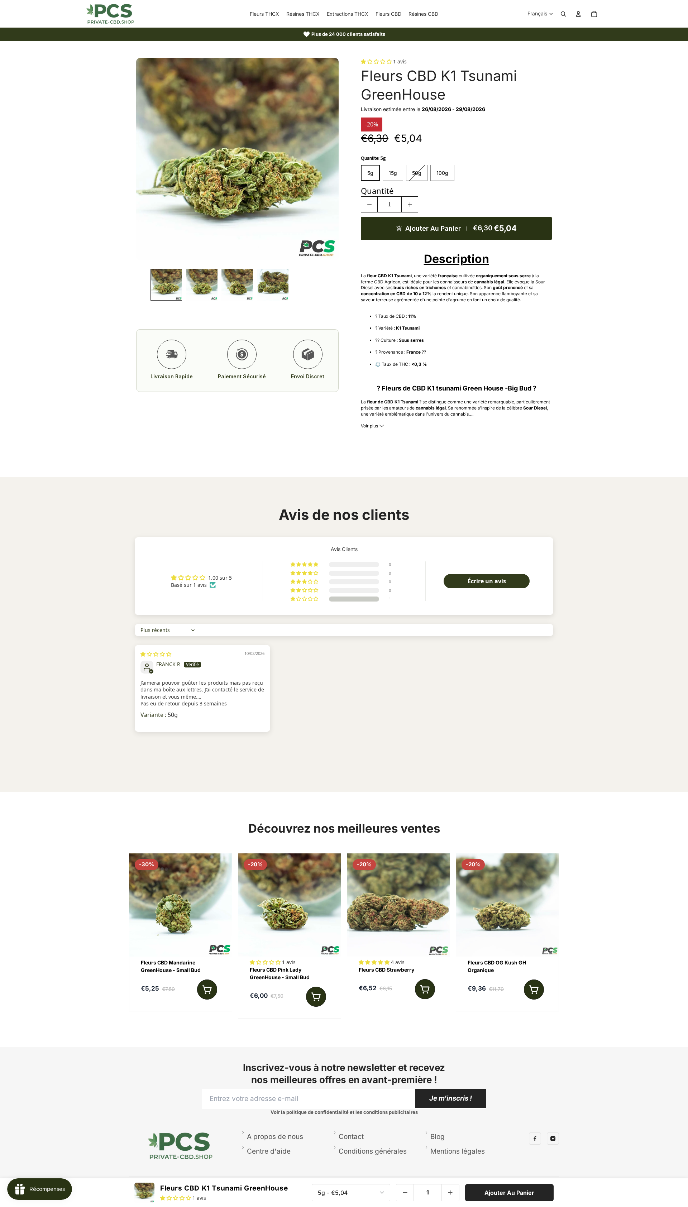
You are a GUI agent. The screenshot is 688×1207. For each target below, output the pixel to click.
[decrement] (369, 204)
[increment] (410, 204)
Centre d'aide (269, 1151)
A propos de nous (275, 1136)
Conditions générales (373, 1151)
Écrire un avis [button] (487, 581)
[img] (155, 654)
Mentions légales (457, 1151)
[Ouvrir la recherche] (563, 14)
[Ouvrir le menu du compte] (578, 14)
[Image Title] (535, 1138)
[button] (377, 61)
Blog (437, 1136)
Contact (351, 1136)
